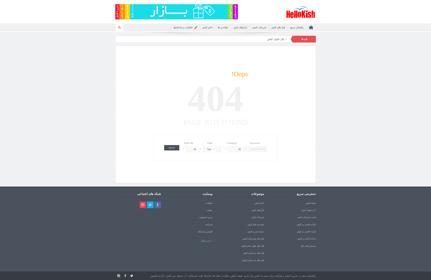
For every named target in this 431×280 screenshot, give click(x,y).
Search (172, 147)
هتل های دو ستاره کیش (253, 253)
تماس (209, 210)
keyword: (255, 143)
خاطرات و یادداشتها (183, 27)
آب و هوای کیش (308, 210)
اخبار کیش (207, 27)
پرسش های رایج (308, 246)
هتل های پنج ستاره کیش (253, 238)
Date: (209, 143)
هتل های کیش (278, 27)
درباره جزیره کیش (255, 231)
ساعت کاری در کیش (306, 238)
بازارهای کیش (240, 27)
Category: (232, 143)
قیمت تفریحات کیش (306, 217)
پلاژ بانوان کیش (275, 39)
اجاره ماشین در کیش (306, 224)
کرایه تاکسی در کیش (306, 231)
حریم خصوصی (205, 217)
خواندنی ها (223, 27)
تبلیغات (209, 203)
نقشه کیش (311, 203)
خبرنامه (209, 224)
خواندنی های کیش (255, 224)
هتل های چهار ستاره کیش (252, 246)
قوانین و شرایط (205, 231)
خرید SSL (205, 241)
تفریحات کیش (259, 27)
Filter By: (188, 143)
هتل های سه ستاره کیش (253, 260)
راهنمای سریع (297, 27)
